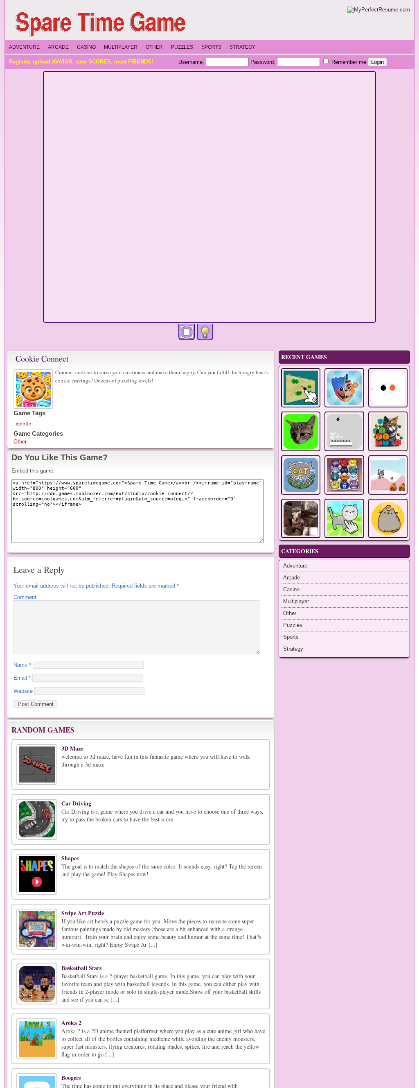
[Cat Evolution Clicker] (344, 518)
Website (23, 691)
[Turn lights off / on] (205, 332)
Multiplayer (120, 47)
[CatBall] (388, 431)
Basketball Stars (81, 968)
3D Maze (72, 748)
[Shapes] (36, 874)
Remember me (348, 62)
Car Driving (76, 803)
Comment (25, 597)
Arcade (58, 47)
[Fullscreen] (186, 332)
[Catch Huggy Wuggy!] (344, 387)
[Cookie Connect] (34, 388)
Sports (211, 47)
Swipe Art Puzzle (82, 913)
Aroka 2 (71, 1022)
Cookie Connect (42, 358)
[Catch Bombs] (344, 431)
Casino (86, 47)
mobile (23, 423)
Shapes (70, 858)
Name (22, 665)
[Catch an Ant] (300, 387)
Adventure (24, 47)
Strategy (242, 47)
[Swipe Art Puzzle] (36, 929)
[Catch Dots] (388, 387)
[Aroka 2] (36, 1038)
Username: (192, 62)
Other (154, 47)
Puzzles (182, 47)
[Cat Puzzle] (300, 518)
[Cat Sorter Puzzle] (344, 475)
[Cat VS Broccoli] (300, 475)
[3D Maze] (36, 764)
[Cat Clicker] (388, 518)
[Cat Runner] (388, 475)
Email (22, 678)
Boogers (71, 1077)
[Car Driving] (36, 819)
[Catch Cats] (300, 431)
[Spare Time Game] (102, 23)
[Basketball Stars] (36, 984)
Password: (263, 62)
